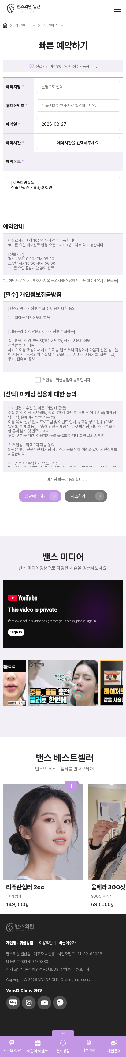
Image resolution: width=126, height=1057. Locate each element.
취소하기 (78, 496)
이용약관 (46, 943)
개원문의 (114, 1051)
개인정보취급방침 (19, 943)
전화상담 (63, 1051)
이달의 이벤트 (37, 1051)
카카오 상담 (12, 1050)
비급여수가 (67, 943)
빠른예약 (88, 1050)
